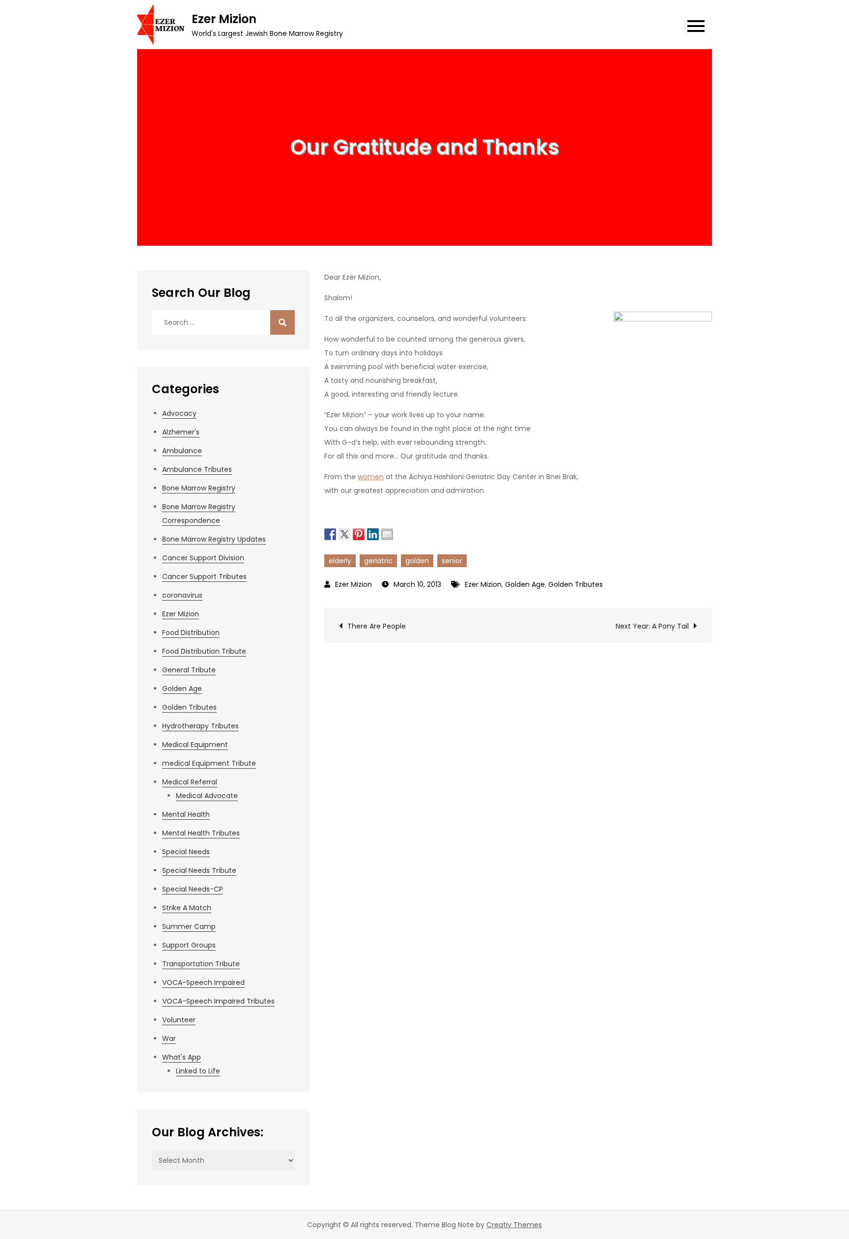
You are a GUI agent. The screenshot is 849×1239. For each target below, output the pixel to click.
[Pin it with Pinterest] (359, 533)
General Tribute (189, 670)
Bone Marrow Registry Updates (214, 539)
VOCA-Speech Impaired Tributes (218, 1001)
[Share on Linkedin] (373, 533)
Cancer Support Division (203, 558)
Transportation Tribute (201, 964)
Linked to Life (198, 1071)
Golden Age (525, 584)
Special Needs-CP (192, 889)
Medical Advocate (207, 796)
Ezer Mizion (224, 19)
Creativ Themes (514, 1225)
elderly (340, 561)
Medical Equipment (195, 744)
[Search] (282, 322)
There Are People (376, 626)
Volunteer (179, 1020)
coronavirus (182, 595)
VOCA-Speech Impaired (203, 982)
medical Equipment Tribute (209, 763)
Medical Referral (189, 782)
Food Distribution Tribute (204, 651)
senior (452, 561)
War (169, 1038)
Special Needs (186, 852)
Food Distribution (191, 632)
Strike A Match (186, 908)
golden (417, 561)
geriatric (378, 561)
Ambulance (182, 451)
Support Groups (189, 945)
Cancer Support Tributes (204, 576)
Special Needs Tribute (199, 870)
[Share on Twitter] (344, 533)
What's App (181, 1057)
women (371, 477)
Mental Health (186, 814)
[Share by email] (387, 533)
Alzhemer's (180, 432)
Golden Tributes (575, 584)
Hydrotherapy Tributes (200, 726)
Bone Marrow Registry (198, 488)
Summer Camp (189, 926)
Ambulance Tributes (197, 469)
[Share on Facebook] (330, 533)
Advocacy (179, 413)
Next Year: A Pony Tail (652, 626)
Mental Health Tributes (201, 833)
